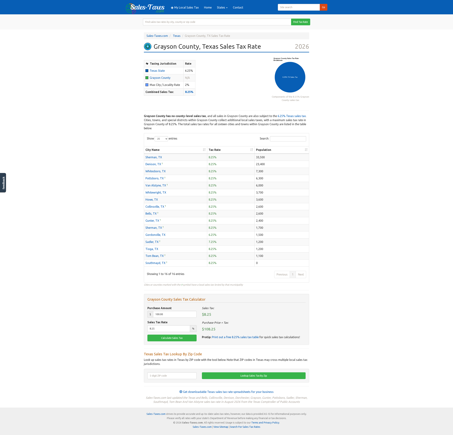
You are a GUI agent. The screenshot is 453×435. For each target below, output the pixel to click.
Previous (282, 274)
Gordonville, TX (155, 234)
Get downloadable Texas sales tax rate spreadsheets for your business (228, 391)
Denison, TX (153, 164)
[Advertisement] (233, 82)
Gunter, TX (152, 220)
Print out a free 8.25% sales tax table (235, 337)
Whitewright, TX (155, 192)
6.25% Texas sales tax (292, 116)
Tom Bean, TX (154, 255)
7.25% (212, 241)
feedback (3, 183)
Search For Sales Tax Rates (245, 426)
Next (301, 274)
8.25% (189, 91)
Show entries (162, 138)
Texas (176, 35)
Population (263, 149)
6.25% (212, 234)
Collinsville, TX (154, 206)
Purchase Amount (159, 308)
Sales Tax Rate (157, 322)
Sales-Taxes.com (157, 35)
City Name (152, 149)
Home (208, 7)
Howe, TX (151, 199)
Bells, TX (151, 213)
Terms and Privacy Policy (265, 422)
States (221, 7)
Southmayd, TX (155, 263)
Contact (238, 7)
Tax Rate (215, 149)
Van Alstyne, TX (155, 185)
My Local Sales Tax (186, 7)
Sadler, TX (152, 241)
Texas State (157, 70)
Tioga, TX (151, 249)
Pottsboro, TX (154, 178)
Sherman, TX (153, 157)
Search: (264, 138)
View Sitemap (220, 426)
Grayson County (160, 77)
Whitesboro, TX (155, 171)
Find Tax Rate (300, 22)
